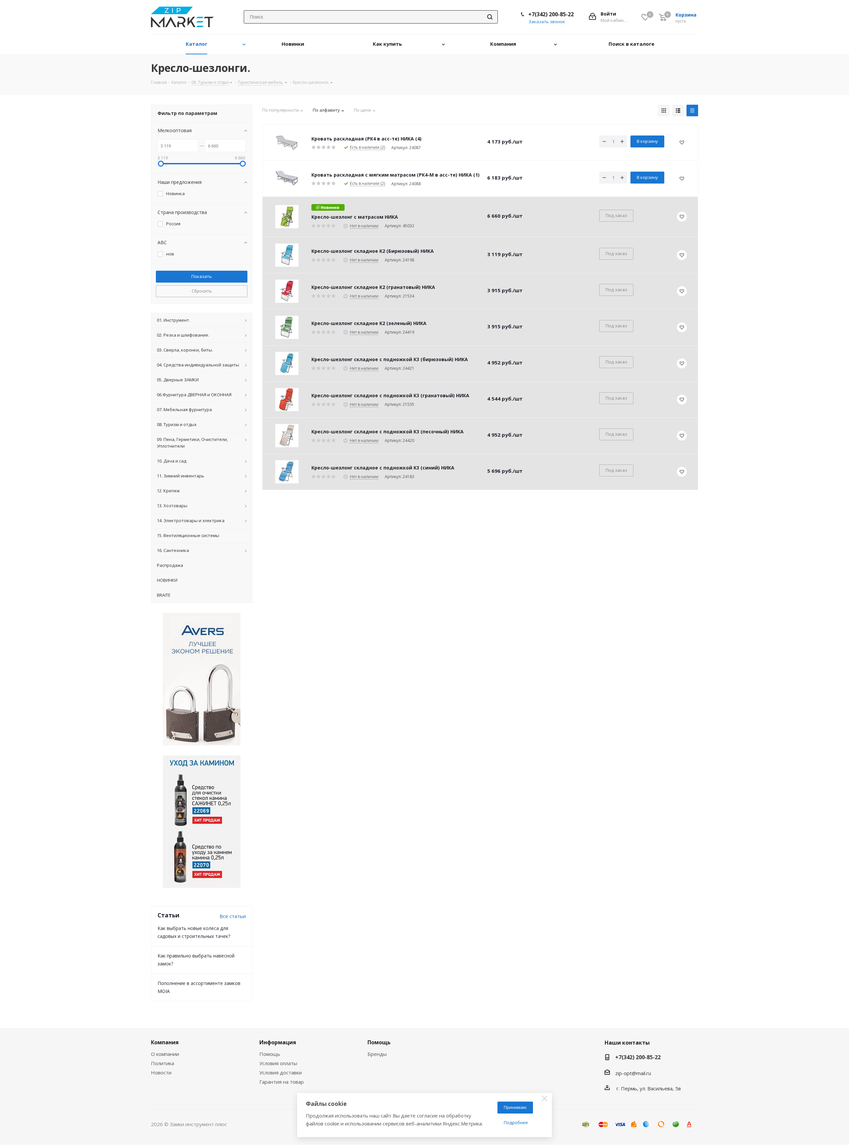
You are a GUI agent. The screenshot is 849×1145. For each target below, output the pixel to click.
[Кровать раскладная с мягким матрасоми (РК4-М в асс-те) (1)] (287, 178)
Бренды (377, 1054)
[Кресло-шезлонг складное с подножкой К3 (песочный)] (287, 435)
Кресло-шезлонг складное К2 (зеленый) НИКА (368, 323)
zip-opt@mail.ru (633, 1073)
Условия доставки (280, 1072)
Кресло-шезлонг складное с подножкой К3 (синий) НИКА (382, 467)
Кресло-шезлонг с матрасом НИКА (354, 217)
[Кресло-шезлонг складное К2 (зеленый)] (287, 327)
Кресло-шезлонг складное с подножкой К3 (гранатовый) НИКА (390, 395)
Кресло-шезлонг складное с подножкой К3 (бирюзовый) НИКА (389, 359)
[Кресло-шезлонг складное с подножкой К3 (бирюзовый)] (287, 363)
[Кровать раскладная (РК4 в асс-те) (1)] (287, 142)
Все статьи (233, 916)
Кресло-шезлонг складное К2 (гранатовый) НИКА (373, 287)
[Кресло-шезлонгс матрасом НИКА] (287, 216)
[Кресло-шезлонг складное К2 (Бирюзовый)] (287, 255)
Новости (161, 1072)
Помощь (269, 1054)
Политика (162, 1063)
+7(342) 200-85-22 (551, 14)
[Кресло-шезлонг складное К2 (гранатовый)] (287, 291)
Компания (165, 1042)
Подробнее (516, 1122)
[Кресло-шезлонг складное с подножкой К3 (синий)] (287, 471)
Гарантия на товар (281, 1081)
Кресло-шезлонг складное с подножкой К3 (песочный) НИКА (387, 431)
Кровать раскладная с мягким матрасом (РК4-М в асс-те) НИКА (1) (395, 175)
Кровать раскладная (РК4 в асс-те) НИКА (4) (366, 139)
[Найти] (490, 17)
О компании (165, 1054)
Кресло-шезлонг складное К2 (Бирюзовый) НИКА (372, 251)
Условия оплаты (278, 1063)
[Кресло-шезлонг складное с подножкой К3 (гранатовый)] (287, 399)
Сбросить (202, 291)
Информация (277, 1042)
